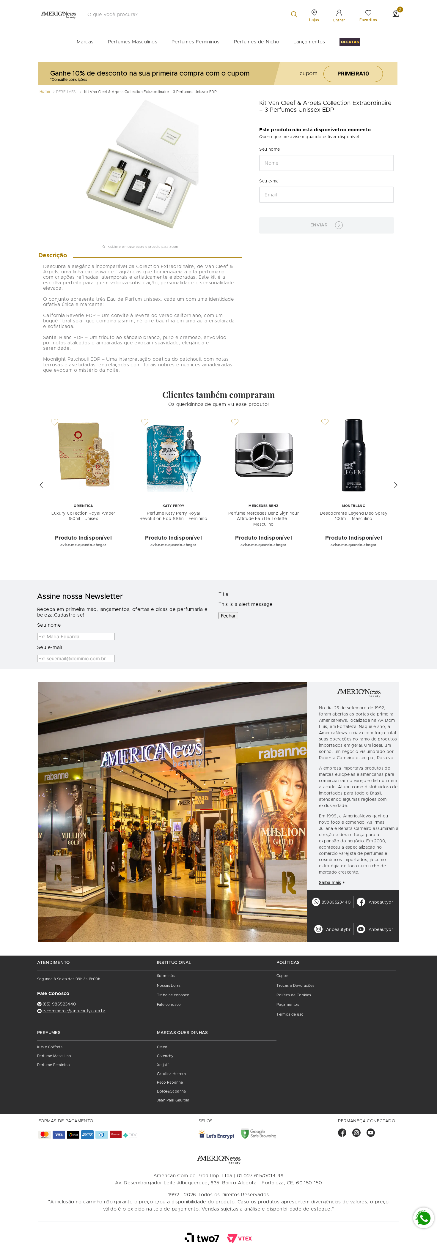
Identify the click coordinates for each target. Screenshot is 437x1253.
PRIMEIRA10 (353, 73)
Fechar (228, 616)
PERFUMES (66, 92)
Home (45, 91)
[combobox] (193, 14)
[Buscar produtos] (295, 14)
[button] (41, 485)
